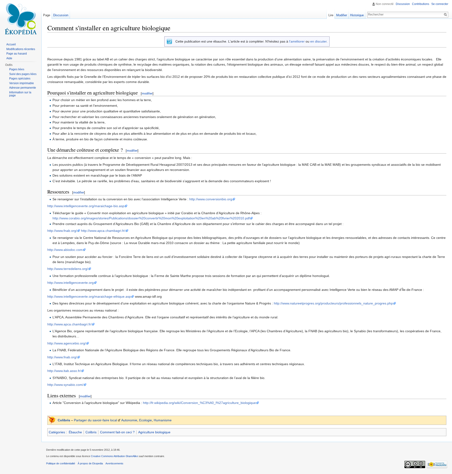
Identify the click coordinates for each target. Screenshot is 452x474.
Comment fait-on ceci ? (117, 432)
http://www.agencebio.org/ (66, 343)
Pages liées (16, 69)
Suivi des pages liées (22, 74)
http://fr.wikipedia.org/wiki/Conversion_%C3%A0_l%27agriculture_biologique (199, 403)
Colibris (64, 420)
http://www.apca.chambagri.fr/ (103, 231)
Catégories (57, 432)
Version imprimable (21, 83)
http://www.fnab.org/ (62, 231)
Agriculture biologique (154, 432)
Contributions (420, 4)
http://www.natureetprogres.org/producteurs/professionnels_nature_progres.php (333, 303)
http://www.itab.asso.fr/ (64, 371)
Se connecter (439, 4)
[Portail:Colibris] (52, 420)
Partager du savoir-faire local (95, 420)
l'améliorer (297, 41)
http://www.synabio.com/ (65, 385)
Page (46, 15)
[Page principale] (21, 19)
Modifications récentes (20, 49)
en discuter (318, 41)
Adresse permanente (22, 87)
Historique (357, 15)
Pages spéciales (19, 78)
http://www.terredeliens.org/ (67, 269)
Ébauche (75, 432)
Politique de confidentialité (60, 463)
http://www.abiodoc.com (65, 250)
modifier (147, 93)
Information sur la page (20, 94)
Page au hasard (16, 53)
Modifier (341, 15)
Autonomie (129, 420)
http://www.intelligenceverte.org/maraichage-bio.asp (85, 206)
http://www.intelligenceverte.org (70, 282)
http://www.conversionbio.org (210, 199)
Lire (330, 15)
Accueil (11, 44)
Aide (9, 58)
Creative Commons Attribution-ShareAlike (114, 456)
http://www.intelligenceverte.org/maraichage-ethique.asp (89, 296)
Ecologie (145, 420)
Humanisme (163, 420)
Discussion (403, 4)
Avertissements (114, 463)
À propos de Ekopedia (90, 463)
